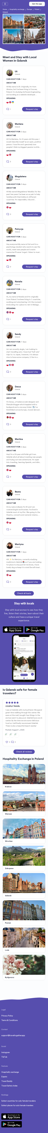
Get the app (37, 4)
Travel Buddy (6, 1081)
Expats (4, 1077)
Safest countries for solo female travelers (18, 1101)
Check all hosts (24, 593)
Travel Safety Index (9, 1086)
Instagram (5, 1052)
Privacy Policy (7, 1016)
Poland (37, 9)
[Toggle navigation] (5, 4)
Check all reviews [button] (24, 752)
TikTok (4, 1057)
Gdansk (5, 12)
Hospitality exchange (16, 9)
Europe (29, 9)
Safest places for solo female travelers (17, 1105)
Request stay (32, 109)
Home (5, 9)
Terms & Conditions (9, 1020)
